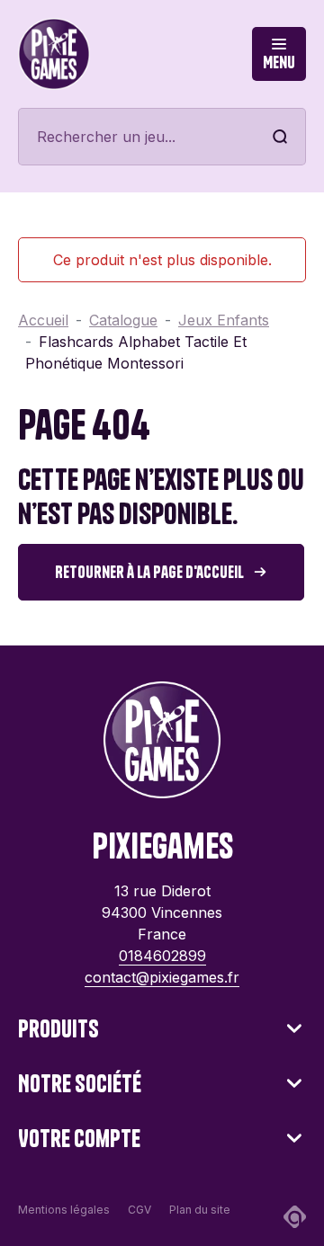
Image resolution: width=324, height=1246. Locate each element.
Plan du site (199, 1209)
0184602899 (162, 956)
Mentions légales (64, 1209)
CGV (139, 1209)
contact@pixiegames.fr (162, 977)
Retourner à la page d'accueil (149, 572)
